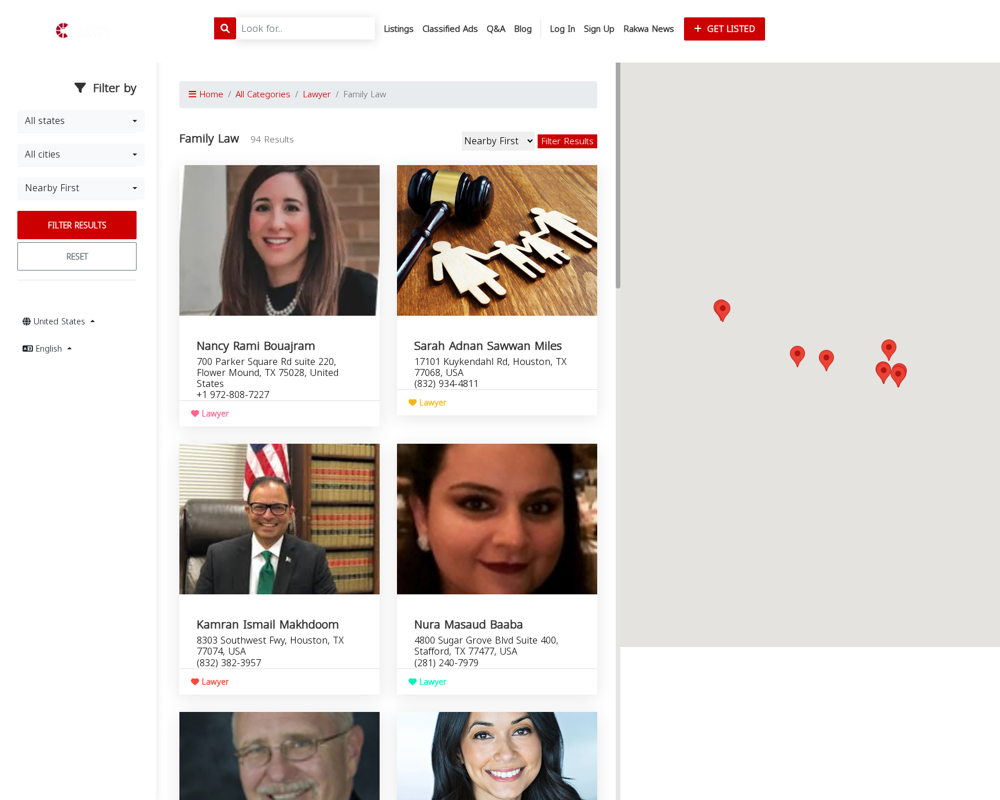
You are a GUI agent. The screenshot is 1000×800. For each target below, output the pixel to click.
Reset (77, 257)
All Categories (263, 94)
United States (59, 322)
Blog (523, 29)
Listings (399, 29)
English (49, 349)
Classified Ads (450, 29)
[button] (888, 350)
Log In (562, 29)
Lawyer (317, 94)
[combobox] (81, 121)
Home (209, 94)
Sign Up (599, 29)
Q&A (496, 29)
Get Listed (729, 29)
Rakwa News (648, 29)
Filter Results (77, 225)
